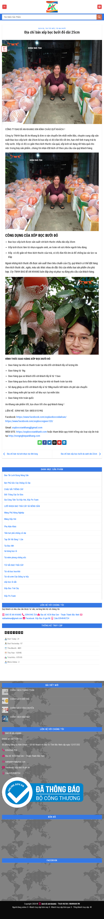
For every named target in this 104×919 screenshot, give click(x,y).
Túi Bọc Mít (9, 546)
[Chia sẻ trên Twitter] (49, 442)
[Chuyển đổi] (97, 474)
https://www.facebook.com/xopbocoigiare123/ (29, 421)
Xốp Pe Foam (10, 596)
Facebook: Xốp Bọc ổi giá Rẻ (37, 618)
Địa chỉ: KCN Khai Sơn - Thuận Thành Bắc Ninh (59, 614)
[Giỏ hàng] (99, 7)
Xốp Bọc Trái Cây (11, 588)
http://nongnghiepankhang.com (24, 435)
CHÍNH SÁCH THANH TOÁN (22, 690)
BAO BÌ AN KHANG (13, 614)
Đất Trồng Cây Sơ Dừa (13, 494)
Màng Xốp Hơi (10, 519)
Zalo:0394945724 (61, 618)
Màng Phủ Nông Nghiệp (14, 512)
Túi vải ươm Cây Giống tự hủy (16, 576)
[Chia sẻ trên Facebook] (44, 442)
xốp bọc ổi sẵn (10, 582)
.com (44, 431)
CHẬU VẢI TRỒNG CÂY (13, 489)
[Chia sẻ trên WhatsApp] (40, 442)
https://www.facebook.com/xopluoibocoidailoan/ (41, 416)
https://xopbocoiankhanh (29, 431)
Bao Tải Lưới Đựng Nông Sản (16, 475)
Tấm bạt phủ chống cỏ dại (15, 533)
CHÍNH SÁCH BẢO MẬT (20, 717)
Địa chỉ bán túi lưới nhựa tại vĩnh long (22, 454)
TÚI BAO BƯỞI (61, 28)
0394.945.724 (31, 614)
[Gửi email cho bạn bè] (54, 442)
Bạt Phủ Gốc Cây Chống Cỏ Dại (17, 483)
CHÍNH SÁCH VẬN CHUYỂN (22, 708)
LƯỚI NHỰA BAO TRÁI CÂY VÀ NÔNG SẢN (22, 506)
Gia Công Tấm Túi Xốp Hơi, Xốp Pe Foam (21, 499)
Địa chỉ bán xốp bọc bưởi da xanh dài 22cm (79, 454)
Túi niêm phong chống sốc (15, 557)
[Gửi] (99, 17)
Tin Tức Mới (50, 28)
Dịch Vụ (41, 28)
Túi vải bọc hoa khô (12, 571)
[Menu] (4, 7)
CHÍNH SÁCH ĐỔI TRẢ (19, 699)
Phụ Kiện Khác (10, 526)
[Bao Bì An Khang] (52, 7)
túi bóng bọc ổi (10, 551)
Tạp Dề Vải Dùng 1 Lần (13, 539)
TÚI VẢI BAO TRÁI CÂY (14, 565)
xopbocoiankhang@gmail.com (27, 427)
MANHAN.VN (74, 904)
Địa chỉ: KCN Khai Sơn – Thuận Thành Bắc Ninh (25, 756)
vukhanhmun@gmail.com (15, 761)
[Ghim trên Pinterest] (59, 442)
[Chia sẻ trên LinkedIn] (64, 442)
